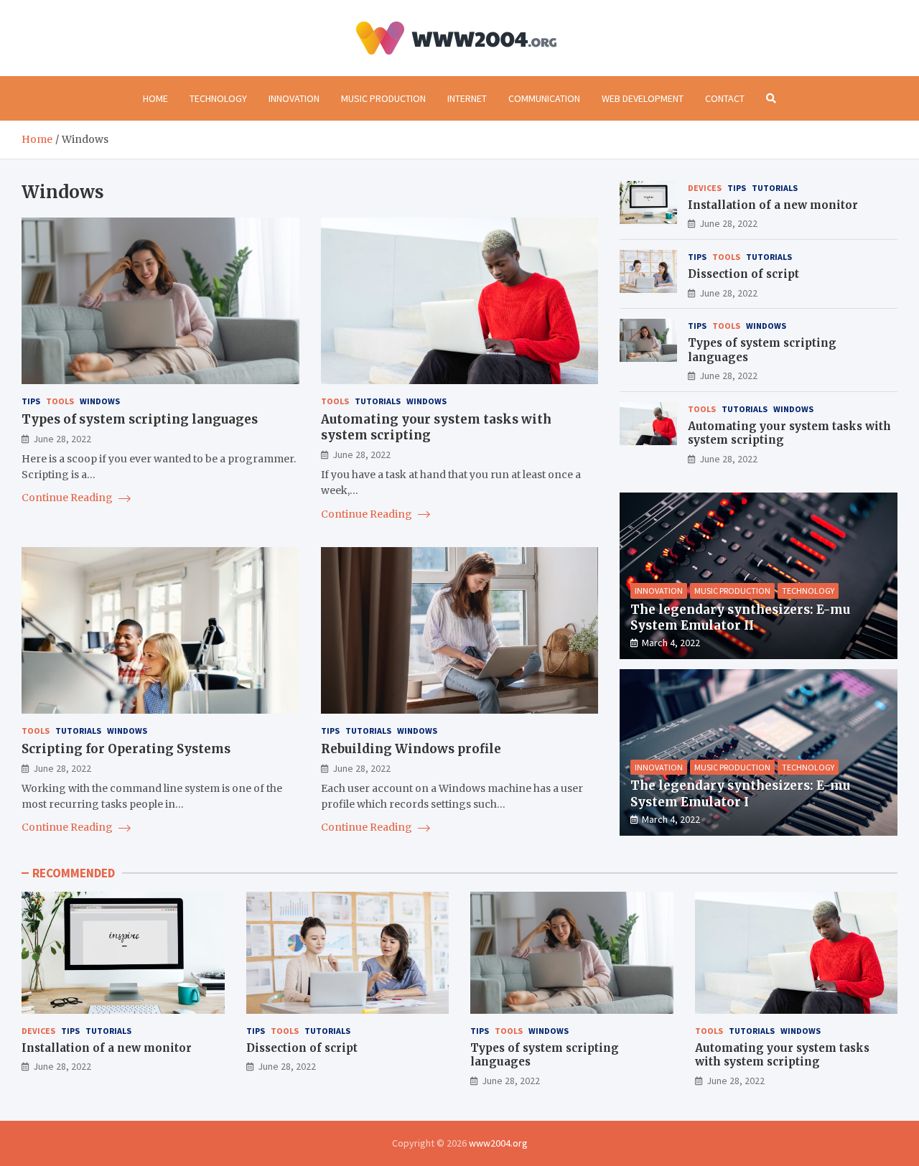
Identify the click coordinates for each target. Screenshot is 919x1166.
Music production (383, 98)
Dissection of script (743, 274)
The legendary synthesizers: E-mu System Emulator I (740, 793)
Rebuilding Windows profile (411, 749)
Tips (31, 401)
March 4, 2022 (671, 642)
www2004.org (498, 1143)
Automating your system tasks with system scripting (782, 1055)
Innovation (294, 98)
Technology (218, 98)
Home (155, 98)
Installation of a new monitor (773, 205)
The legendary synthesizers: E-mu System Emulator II (740, 617)
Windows (100, 401)
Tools (60, 401)
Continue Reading (68, 497)
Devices (705, 187)
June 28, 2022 (62, 438)
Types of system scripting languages (140, 419)
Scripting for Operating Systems (126, 749)
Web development (643, 98)
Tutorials (378, 401)
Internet (467, 98)
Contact (725, 98)
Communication (544, 98)
